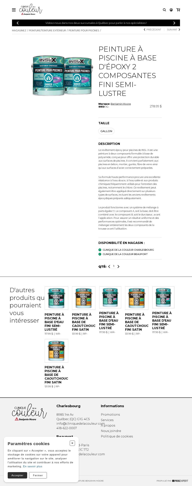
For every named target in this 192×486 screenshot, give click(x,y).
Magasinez (19, 30)
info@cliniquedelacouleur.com (80, 423)
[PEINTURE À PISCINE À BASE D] (56, 310)
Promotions (110, 414)
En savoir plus (32, 466)
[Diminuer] (109, 266)
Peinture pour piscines (84, 30)
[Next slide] (174, 23)
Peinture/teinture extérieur (47, 30)
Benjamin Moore (121, 103)
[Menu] (14, 10)
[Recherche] (164, 10)
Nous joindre (111, 431)
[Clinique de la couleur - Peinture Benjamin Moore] (29, 412)
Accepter (17, 475)
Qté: (102, 266)
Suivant (172, 29)
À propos (108, 425)
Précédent (154, 29)
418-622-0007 (66, 428)
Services (107, 420)
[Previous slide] (18, 23)
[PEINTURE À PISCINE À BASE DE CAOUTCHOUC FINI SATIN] (83, 310)
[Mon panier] (178, 10)
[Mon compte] (171, 10)
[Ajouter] (118, 266)
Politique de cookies (117, 436)
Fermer (38, 475)
